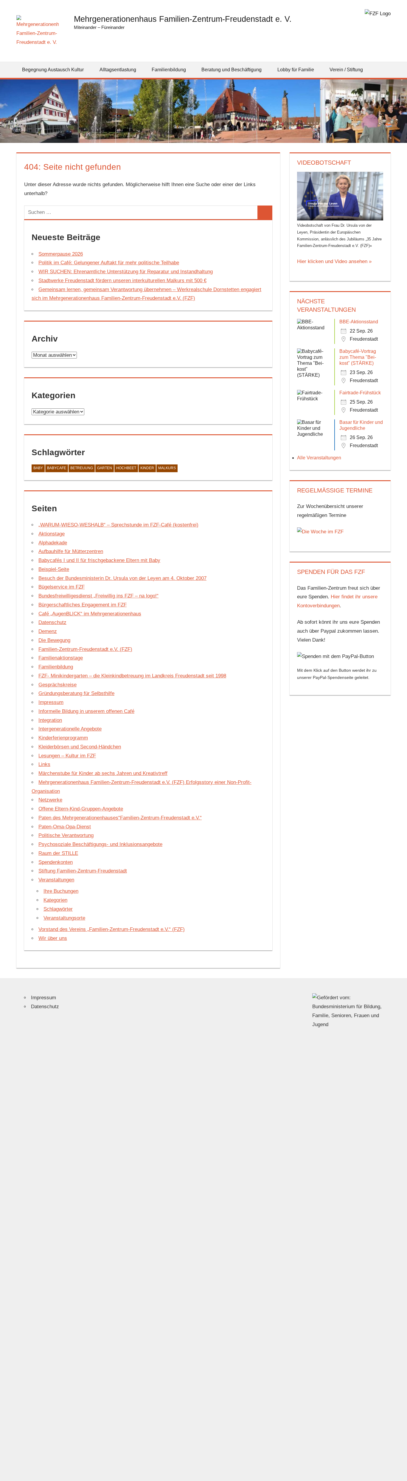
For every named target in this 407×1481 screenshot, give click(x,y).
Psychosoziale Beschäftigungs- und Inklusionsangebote (100, 844)
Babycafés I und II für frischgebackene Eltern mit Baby (99, 560)
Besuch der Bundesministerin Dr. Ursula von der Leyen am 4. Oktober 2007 (122, 578)
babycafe (56, 468)
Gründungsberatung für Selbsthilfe (76, 693)
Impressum (50, 702)
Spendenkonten (55, 862)
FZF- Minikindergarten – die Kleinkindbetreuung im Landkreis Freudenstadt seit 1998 (132, 676)
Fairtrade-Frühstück (360, 392)
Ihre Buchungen (61, 891)
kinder (147, 468)
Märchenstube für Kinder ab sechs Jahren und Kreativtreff (102, 773)
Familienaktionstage (60, 658)
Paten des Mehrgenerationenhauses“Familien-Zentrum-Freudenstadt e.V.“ (120, 818)
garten (104, 468)
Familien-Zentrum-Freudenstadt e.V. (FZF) (85, 649)
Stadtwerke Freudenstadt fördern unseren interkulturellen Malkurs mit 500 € (122, 280)
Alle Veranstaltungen (319, 457)
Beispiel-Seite (53, 569)
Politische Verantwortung (66, 835)
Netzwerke (50, 800)
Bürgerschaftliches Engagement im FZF (82, 605)
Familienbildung (55, 667)
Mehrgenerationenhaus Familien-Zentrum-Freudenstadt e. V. (183, 19)
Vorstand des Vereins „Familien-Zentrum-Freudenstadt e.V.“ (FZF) (111, 929)
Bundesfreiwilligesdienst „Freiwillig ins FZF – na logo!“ (98, 596)
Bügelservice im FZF (61, 587)
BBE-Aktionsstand (358, 321)
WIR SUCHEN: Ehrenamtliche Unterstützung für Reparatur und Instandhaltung (125, 271)
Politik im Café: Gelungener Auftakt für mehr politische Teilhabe (108, 262)
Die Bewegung (54, 640)
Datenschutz (52, 622)
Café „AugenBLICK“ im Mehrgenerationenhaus (89, 614)
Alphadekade (52, 543)
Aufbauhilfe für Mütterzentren (70, 551)
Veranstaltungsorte (64, 918)
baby (38, 468)
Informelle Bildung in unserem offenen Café (86, 711)
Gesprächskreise (57, 685)
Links (44, 764)
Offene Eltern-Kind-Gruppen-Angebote (80, 809)
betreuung (81, 468)
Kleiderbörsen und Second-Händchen (79, 747)
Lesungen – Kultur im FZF (67, 756)
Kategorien (55, 900)
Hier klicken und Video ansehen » (334, 261)
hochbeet (126, 468)
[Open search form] (386, 70)
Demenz (47, 631)
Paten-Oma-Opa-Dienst (64, 827)
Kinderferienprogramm (63, 738)
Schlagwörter (58, 909)
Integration (50, 720)
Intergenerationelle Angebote (70, 729)
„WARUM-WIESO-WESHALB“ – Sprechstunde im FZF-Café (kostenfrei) (118, 525)
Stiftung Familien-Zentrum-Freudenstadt (82, 871)
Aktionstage (51, 534)
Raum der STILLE (58, 853)
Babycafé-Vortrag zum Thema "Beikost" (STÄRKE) (357, 357)
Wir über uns (52, 938)
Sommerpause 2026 (60, 254)
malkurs (167, 468)
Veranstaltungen (56, 880)
